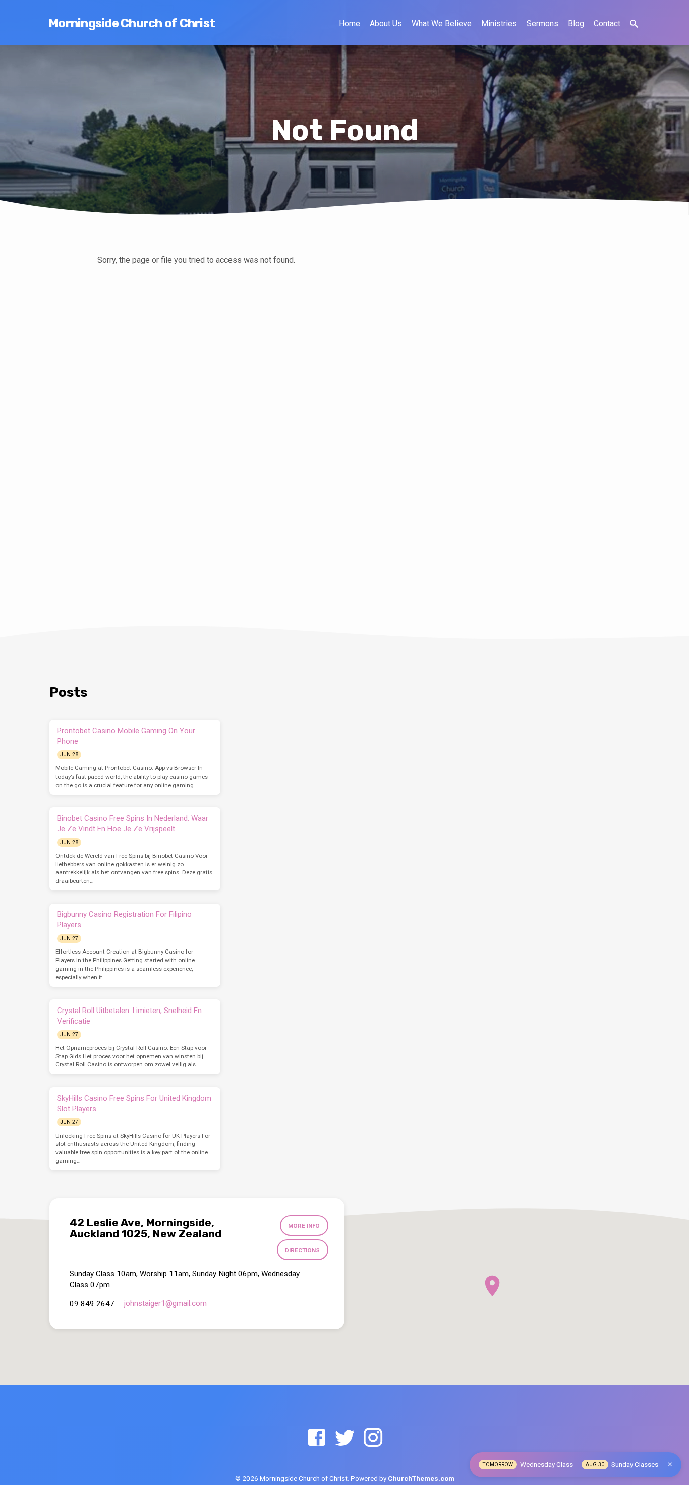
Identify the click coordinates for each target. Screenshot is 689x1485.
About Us (386, 23)
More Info (304, 1225)
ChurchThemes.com (421, 1478)
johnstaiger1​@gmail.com (165, 1303)
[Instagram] (373, 1437)
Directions (302, 1250)
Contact (607, 23)
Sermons (542, 23)
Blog (576, 23)
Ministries (499, 23)
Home (349, 23)
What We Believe (442, 23)
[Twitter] (344, 1437)
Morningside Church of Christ (131, 23)
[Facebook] (316, 1437)
